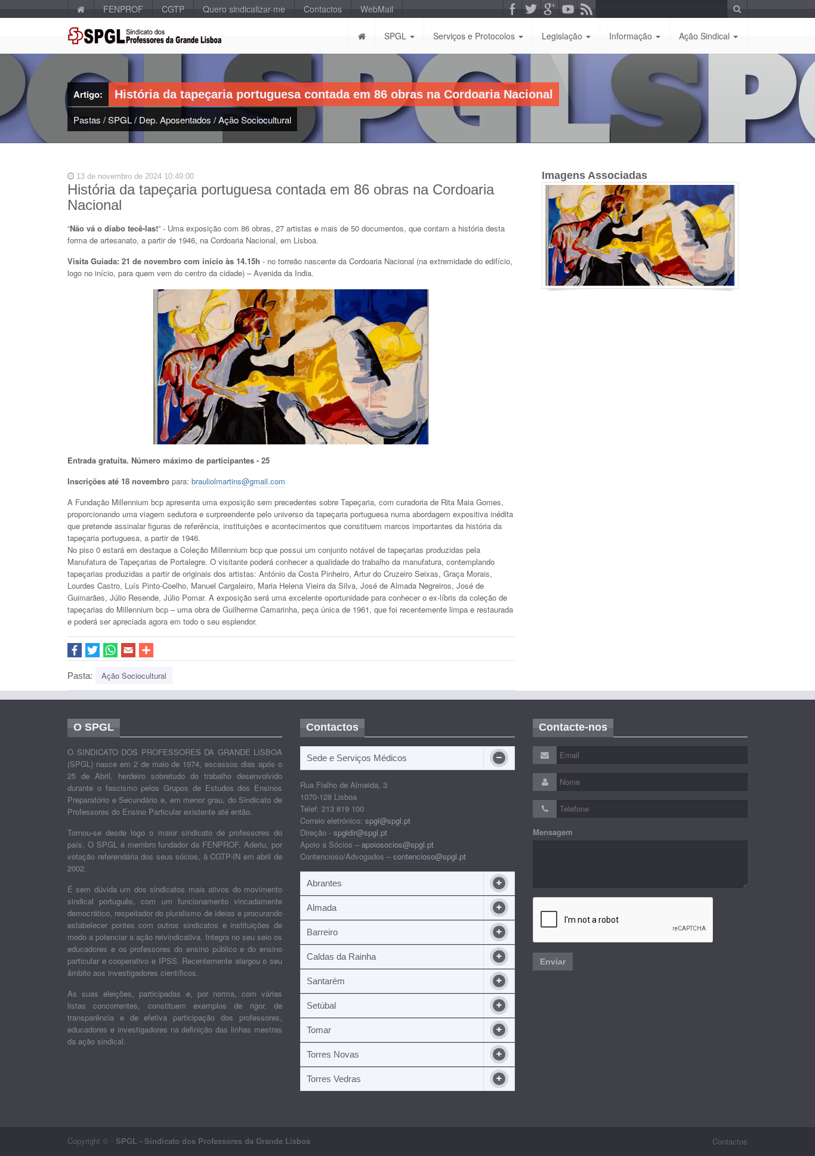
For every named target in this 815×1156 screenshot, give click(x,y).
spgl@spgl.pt (387, 820)
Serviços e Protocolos (475, 36)
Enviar (553, 961)
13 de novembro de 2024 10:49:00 (134, 176)
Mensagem (553, 832)
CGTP (173, 9)
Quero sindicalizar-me (244, 9)
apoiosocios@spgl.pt (398, 844)
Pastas (87, 119)
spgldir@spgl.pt (360, 832)
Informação (632, 36)
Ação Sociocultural (254, 119)
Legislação (563, 36)
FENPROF (123, 9)
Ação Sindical (705, 36)
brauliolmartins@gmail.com (238, 481)
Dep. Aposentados (175, 119)
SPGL (396, 36)
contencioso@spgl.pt (429, 856)
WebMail (376, 9)
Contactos (323, 9)
